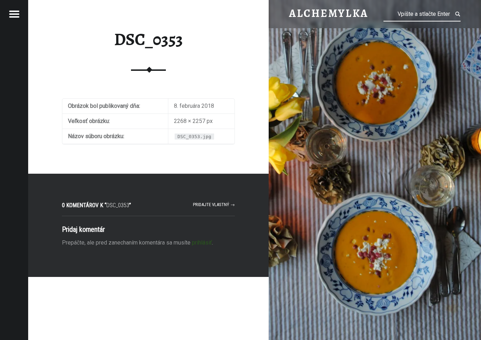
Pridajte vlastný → (214, 204)
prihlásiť (202, 242)
